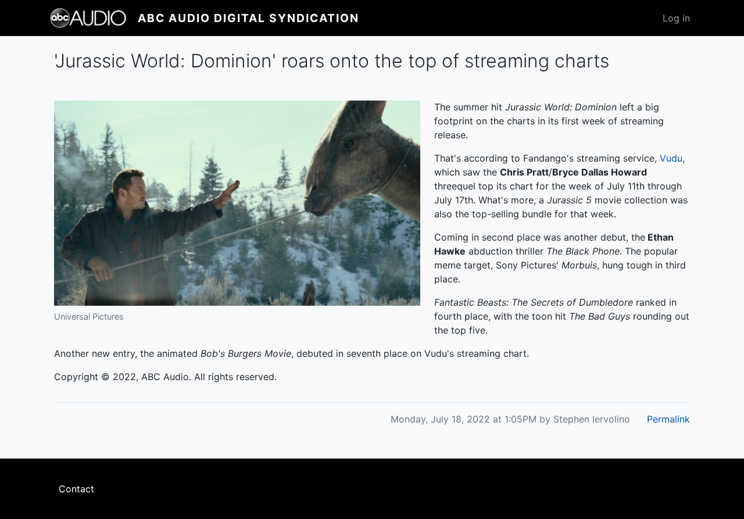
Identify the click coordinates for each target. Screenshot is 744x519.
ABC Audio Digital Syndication (248, 18)
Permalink (668, 419)
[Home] (93, 18)
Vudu (671, 158)
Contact (76, 489)
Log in (676, 18)
